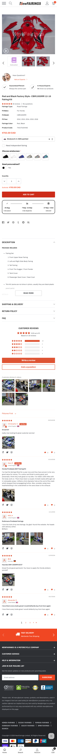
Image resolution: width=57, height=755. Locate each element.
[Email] (28, 222)
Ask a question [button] (28, 367)
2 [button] (25, 623)
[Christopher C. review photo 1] (8, 442)
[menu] (4, 3)
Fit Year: (5, 119)
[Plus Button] (18, 181)
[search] (10, 3)
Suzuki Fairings (25, 722)
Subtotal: (5, 187)
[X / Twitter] (8, 222)
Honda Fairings (8, 722)
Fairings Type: (7, 106)
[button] (7, 104)
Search (5, 728)
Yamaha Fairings (42, 722)
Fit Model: (5, 115)
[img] (7, 420)
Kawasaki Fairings (10, 726)
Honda (22, 111)
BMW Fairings (44, 726)
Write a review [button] (28, 360)
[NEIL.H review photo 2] (22, 538)
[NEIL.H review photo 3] (36, 538)
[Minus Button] (4, 181)
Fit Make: (5, 111)
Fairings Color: (7, 123)
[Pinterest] (13, 222)
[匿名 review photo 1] (8, 579)
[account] (47, 3)
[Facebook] (3, 222)
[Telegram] (23, 222)
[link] (6, 51)
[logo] (30, 3)
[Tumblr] (18, 222)
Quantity (5, 176)
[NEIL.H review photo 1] (8, 538)
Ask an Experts (20, 79)
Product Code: (7, 128)
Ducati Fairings (28, 726)
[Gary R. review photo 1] (8, 495)
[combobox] (28, 139)
